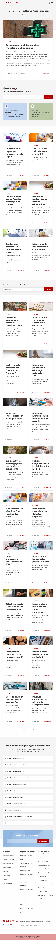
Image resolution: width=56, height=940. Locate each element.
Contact (5, 879)
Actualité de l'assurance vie (15, 797)
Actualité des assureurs (14, 810)
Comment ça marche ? (9, 859)
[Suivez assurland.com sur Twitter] (6, 924)
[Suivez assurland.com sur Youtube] (11, 924)
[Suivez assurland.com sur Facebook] (3, 924)
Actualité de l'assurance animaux (16, 784)
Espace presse (6, 875)
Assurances (6, 871)
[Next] (37, 730)
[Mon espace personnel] (49, 3)
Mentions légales (25, 921)
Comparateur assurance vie (27, 897)
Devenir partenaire (8, 863)
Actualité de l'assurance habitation (17, 765)
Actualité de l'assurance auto (15, 758)
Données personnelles (37, 921)
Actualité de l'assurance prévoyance (17, 791)
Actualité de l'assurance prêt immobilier (18, 778)
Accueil (14, 15)
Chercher (48, 289)
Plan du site (36, 925)
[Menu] (52, 3)
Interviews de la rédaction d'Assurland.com (19, 816)
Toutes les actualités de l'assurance (17, 823)
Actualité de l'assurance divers (16, 804)
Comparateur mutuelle (26, 870)
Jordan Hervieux (21, 73)
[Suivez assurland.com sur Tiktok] (16, 924)
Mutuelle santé (23, 15)
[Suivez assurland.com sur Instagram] (13, 924)
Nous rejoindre (7, 867)
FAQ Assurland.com (8, 883)
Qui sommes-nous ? (8, 855)
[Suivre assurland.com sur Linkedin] (8, 924)
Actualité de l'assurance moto (15, 771)
